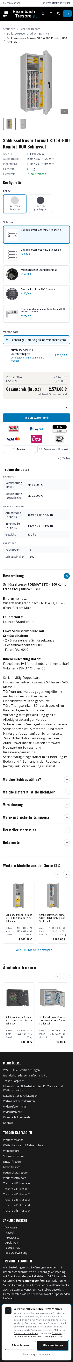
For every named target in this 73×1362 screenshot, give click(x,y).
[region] (36, 912)
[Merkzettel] (58, 13)
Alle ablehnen (20, 1345)
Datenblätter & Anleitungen (20, 1095)
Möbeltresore (11, 1167)
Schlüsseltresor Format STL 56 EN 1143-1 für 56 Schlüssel (52, 1020)
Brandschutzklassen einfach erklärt (25, 1075)
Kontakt (8, 1123)
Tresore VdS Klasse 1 (16, 1189)
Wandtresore (11, 1151)
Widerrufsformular (14, 1106)
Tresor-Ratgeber (13, 1081)
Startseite (9, 29)
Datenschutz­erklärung (26, 1333)
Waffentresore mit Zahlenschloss (24, 1145)
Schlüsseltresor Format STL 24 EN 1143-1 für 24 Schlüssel (19, 1020)
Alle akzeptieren (52, 1345)
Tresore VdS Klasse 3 (16, 1199)
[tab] (9, 124)
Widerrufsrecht (12, 1112)
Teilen (66, 458)
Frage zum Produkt (56, 449)
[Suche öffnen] (43, 13)
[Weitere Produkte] (66, 874)
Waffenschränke (13, 1140)
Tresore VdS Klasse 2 (16, 1194)
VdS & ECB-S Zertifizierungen (21, 1070)
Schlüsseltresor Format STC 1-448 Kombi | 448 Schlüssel (52, 918)
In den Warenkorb (37, 417)
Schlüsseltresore (30, 29)
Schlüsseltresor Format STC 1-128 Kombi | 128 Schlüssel (19, 918)
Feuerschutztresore (15, 1172)
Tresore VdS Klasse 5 (16, 1210)
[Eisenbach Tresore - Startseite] (24, 13)
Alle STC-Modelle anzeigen (34, 950)
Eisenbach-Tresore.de (16, 1117)
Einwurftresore (12, 1161)
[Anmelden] (51, 13)
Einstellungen (36, 1354)
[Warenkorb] (67, 13)
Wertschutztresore (14, 1178)
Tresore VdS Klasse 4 (16, 1205)
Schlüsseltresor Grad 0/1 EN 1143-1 (29, 33)
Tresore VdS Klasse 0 (16, 1183)
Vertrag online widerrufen (19, 1101)
